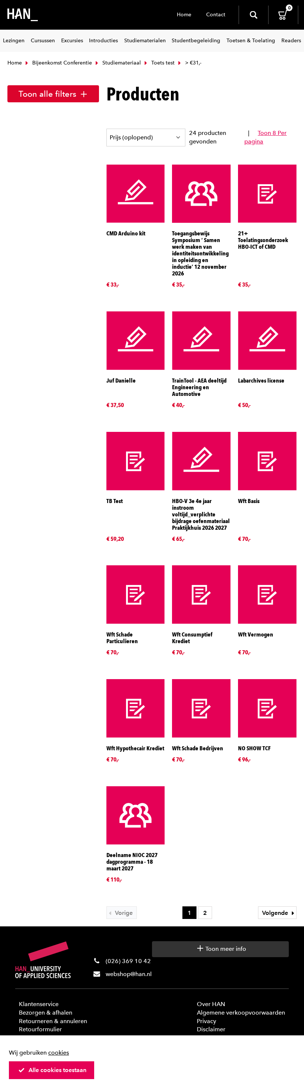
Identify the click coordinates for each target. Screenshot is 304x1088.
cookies (58, 1052)
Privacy (206, 1021)
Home (184, 14)
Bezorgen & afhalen (45, 1012)
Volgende (276, 912)
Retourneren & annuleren (53, 1021)
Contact (215, 14)
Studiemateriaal (121, 63)
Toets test (162, 63)
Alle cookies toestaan (57, 1070)
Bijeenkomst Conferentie (61, 63)
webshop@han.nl (129, 974)
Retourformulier (40, 1029)
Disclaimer (211, 1029)
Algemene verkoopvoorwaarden (241, 1012)
